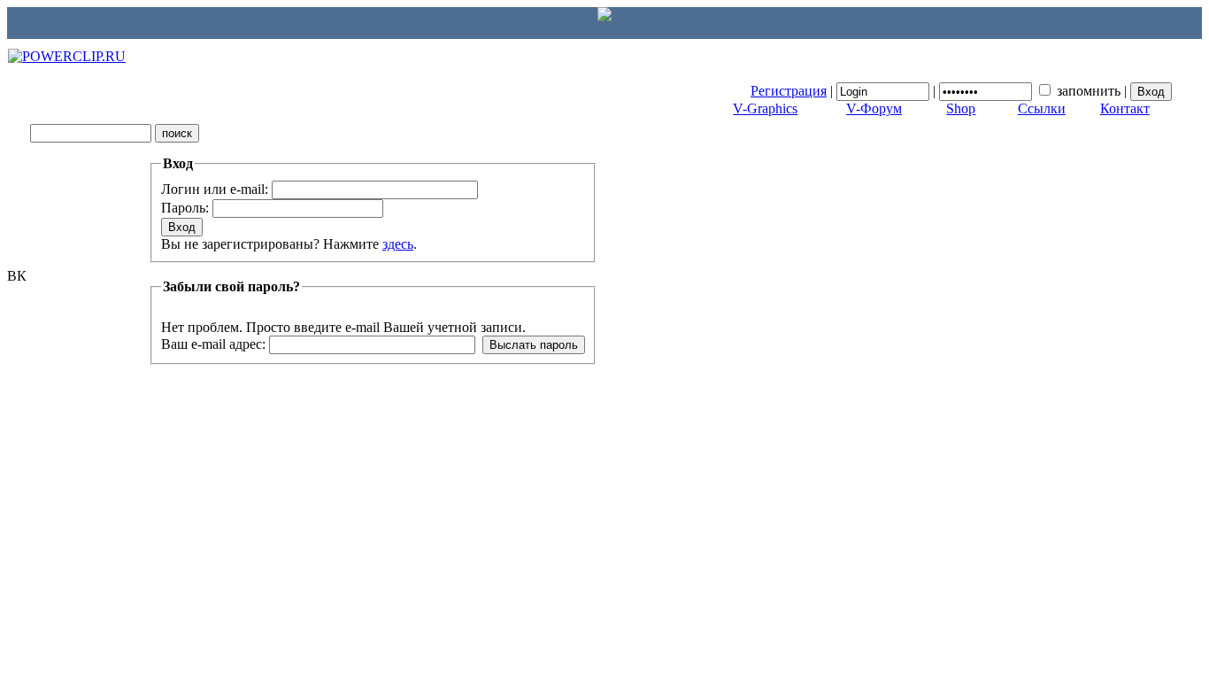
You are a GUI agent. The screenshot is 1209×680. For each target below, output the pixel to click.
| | (940, 90)
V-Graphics (765, 108)
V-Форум (874, 108)
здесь (397, 243)
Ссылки (1042, 108)
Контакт (1125, 108)
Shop (960, 108)
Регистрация (789, 90)
